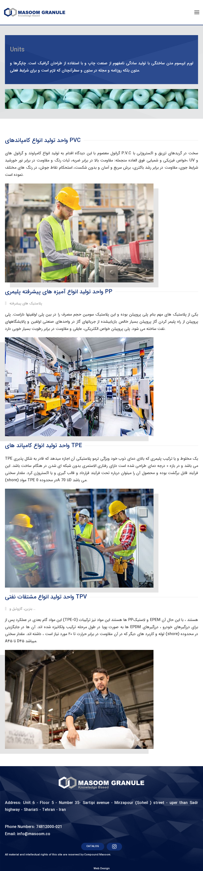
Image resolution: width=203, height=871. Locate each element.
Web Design (102, 869)
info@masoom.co (33, 834)
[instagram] (114, 846)
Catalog (92, 846)
